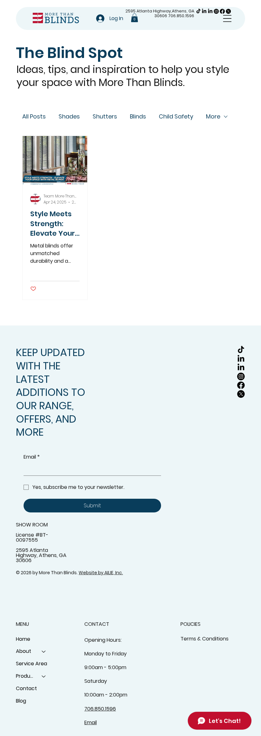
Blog (21, 700)
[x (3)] (228, 11)
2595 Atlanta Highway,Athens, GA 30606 (159, 13)
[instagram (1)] (216, 11)
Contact (26, 688)
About (23, 651)
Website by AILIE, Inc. (101, 572)
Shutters (105, 116)
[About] (44, 651)
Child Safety (176, 116)
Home (23, 639)
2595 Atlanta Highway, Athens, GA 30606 (41, 555)
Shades (69, 116)
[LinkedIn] (204, 11)
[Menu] (227, 18)
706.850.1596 (181, 15)
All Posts (34, 116)
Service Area (31, 663)
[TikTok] (198, 11)
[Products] (44, 676)
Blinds (138, 116)
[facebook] (222, 11)
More (213, 116)
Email (32, 457)
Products (26, 676)
